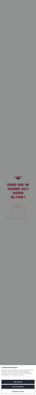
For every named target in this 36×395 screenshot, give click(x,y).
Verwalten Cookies (18, 391)
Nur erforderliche (18, 386)
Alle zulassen (18, 382)
